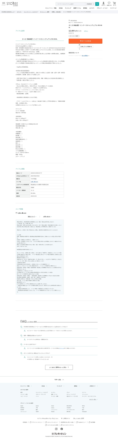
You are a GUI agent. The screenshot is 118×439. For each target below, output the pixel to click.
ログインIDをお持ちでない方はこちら (47, 418)
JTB (37, 407)
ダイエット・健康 (44, 11)
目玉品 (61, 8)
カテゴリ (19, 11)
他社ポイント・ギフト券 (72, 396)
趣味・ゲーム (54, 394)
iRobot (52, 411)
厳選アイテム (77, 8)
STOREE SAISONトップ (8, 11)
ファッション (85, 394)
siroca (52, 407)
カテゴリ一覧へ (92, 399)
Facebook (62, 429)
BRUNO (68, 411)
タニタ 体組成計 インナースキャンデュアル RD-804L (77, 11)
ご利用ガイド (92, 386)
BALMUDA (69, 405)
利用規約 (25, 422)
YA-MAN (69, 407)
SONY (37, 411)
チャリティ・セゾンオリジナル (89, 396)
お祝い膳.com (34, 181)
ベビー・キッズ (23, 396)
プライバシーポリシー (37, 422)
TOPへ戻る (58, 379)
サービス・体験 (54, 396)
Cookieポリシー (82, 422)
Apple (21, 405)
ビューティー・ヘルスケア (31, 11)
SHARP (22, 409)
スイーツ (84, 392)
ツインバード (54, 409)
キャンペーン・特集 (51, 8)
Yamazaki (84, 411)
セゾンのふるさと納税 (52, 425)
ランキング (68, 8)
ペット (37, 396)
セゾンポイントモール (68, 425)
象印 (37, 409)
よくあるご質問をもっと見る (57, 367)
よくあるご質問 (79, 418)
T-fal (83, 407)
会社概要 (93, 422)
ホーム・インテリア (71, 394)
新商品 (85, 8)
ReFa (83, 405)
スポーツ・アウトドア (41, 394)
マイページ (113, 8)
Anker (52, 405)
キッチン (53, 392)
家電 (21, 392)
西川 (83, 409)
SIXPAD (22, 407)
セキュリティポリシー (52, 422)
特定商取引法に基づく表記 (67, 422)
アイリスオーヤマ (71, 409)
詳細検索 (89, 4)
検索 (97, 4)
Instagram (56, 429)
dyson (37, 405)
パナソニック (23, 411)
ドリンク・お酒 (23, 394)
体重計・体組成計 (56, 11)
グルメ (68, 392)
